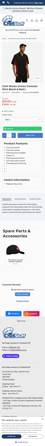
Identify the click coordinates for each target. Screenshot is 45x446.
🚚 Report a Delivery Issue (23, 11)
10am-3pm (38, 3)
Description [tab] (6, 199)
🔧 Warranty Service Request (14, 8)
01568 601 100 (14, 347)
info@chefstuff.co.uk (18, 350)
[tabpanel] (22, 208)
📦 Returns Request (35, 8)
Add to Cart (30, 135)
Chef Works (6, 92)
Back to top (21, 321)
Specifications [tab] (20, 199)
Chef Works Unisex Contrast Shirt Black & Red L (22, 38)
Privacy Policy (32, 432)
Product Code (7, 115)
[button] (36, 20)
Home (4, 38)
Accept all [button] (11, 436)
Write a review (22, 294)
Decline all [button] (33, 436)
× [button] (42, 419)
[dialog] (22, 431)
